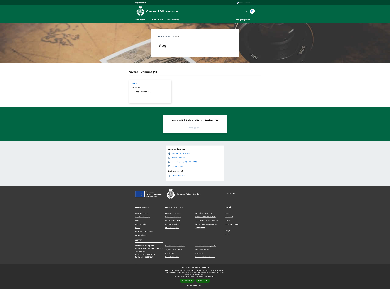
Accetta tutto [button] (187, 280)
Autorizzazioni (200, 227)
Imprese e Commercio (172, 220)
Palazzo (134, 83)
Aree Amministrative (142, 217)
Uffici (137, 220)
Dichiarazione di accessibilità (205, 257)
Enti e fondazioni (141, 224)
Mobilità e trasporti (172, 228)
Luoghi (227, 230)
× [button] (387, 266)
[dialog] (195, 276)
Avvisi (227, 220)
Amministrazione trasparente (205, 246)
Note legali (199, 253)
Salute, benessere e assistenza (206, 224)
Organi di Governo (141, 213)
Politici (137, 228)
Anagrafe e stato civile (173, 213)
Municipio (136, 87)
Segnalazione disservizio (173, 249)
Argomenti (168, 36)
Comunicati (229, 217)
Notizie (227, 213)
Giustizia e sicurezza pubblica (205, 216)
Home (160, 36)
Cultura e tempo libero (173, 217)
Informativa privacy (202, 249)
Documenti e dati (141, 235)
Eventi (227, 234)
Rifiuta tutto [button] (203, 280)
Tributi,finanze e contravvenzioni (206, 220)
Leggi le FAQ (169, 253)
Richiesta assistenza (172, 257)
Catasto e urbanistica (172, 224)
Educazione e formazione (204, 213)
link (214, 276)
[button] (195, 285)
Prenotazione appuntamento (175, 246)
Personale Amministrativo (144, 231)
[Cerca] (252, 11)
